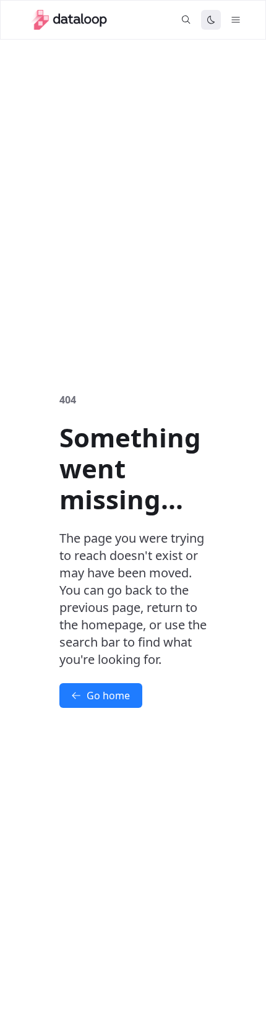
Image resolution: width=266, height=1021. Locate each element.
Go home (108, 695)
